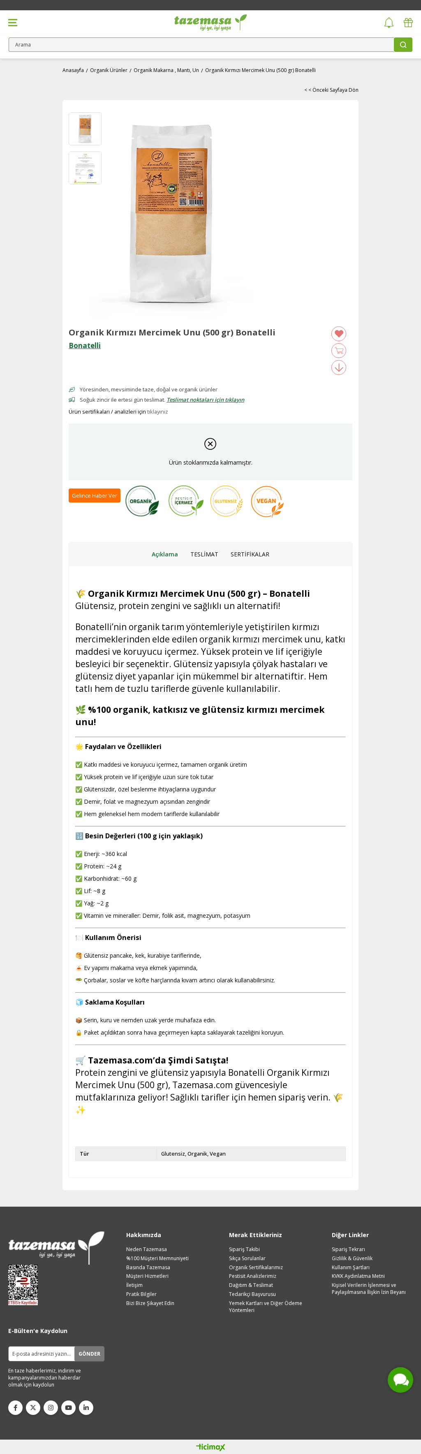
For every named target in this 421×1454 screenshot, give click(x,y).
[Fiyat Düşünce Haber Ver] (338, 367)
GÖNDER (89, 1353)
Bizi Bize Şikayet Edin (150, 1303)
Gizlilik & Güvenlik (352, 1258)
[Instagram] (51, 1407)
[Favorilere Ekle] (338, 333)
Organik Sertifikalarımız (256, 1267)
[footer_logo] (56, 1248)
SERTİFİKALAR (250, 554)
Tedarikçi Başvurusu (252, 1294)
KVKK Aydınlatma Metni (358, 1276)
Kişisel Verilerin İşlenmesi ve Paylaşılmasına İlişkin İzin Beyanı (369, 1289)
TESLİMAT (204, 554)
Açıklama (165, 554)
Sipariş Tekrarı (348, 1249)
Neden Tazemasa (146, 1249)
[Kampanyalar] (408, 23)
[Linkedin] (86, 1407)
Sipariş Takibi (244, 1249)
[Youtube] (68, 1407)
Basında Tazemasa (148, 1267)
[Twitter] (33, 1407)
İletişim (134, 1285)
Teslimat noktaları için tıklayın (205, 399)
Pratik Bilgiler (141, 1294)
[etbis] (25, 1285)
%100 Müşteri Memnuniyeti (157, 1258)
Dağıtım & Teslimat (251, 1285)
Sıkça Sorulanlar (247, 1258)
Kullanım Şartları (351, 1267)
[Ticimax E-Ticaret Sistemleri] (210, 1448)
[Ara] (403, 44)
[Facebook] (15, 1407)
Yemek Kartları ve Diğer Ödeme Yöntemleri (265, 1307)
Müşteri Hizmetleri (147, 1276)
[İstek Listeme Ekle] (338, 350)
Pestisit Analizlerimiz (252, 1276)
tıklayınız (157, 411)
